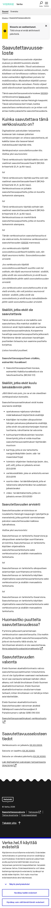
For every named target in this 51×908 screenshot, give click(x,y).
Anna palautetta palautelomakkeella (20, 648)
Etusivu (5, 18)
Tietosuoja (33, 812)
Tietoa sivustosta (10, 815)
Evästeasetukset (29, 815)
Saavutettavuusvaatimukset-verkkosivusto (24, 718)
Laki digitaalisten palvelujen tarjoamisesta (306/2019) (24, 763)
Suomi (5, 11)
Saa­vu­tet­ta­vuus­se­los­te (13, 812)
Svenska (14, 11)
